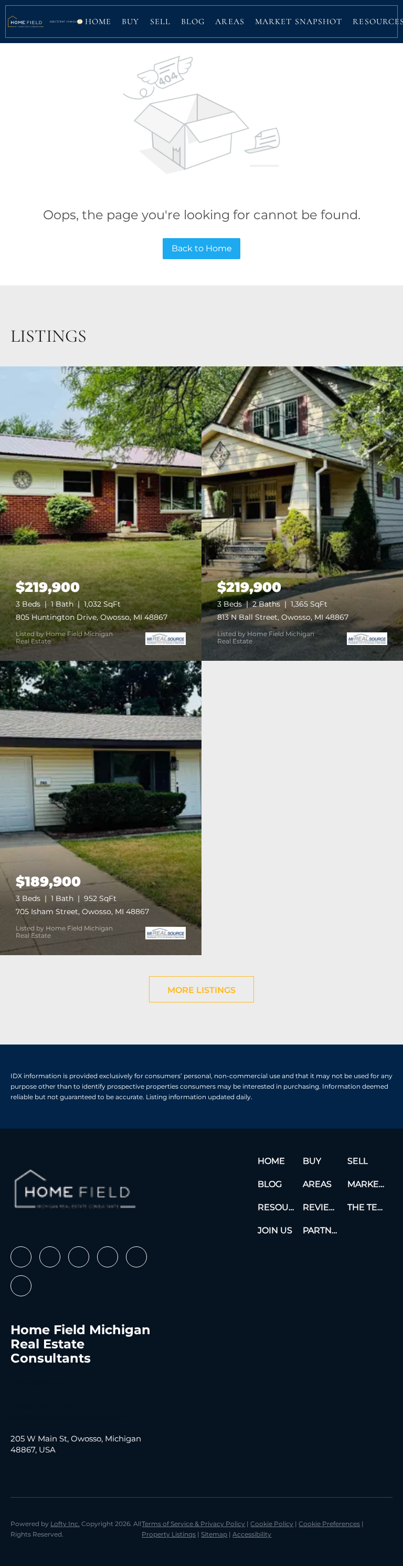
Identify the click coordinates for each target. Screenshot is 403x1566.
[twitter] (78, 1256)
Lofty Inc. (65, 1524)
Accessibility (251, 1534)
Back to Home (202, 248)
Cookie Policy (271, 1524)
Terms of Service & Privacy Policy (193, 1524)
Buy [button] (130, 21)
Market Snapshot (299, 21)
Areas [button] (230, 21)
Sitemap (214, 1534)
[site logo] (76, 1193)
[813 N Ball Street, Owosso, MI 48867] (302, 513)
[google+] (20, 1285)
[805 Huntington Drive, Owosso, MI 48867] (101, 513)
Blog (193, 21)
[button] (26, 21)
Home (98, 21)
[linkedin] (49, 1256)
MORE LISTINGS (201, 990)
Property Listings (169, 1534)
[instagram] (107, 1256)
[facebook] (20, 1256)
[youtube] (136, 1256)
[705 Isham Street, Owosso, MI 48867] (101, 808)
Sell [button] (160, 21)
